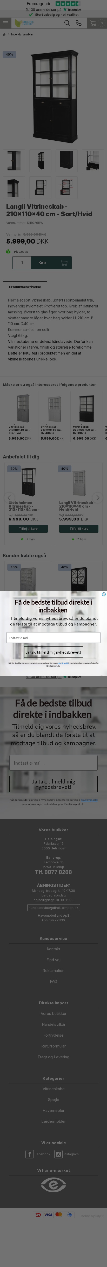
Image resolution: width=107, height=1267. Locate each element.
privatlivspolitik (63, 663)
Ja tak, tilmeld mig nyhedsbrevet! (53, 652)
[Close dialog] (104, 594)
